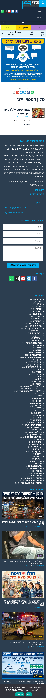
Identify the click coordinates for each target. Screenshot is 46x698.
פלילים (38, 429)
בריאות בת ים (35, 323)
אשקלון (38, 308)
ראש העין (37, 449)
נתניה (39, 415)
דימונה (38, 340)
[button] (42, 3)
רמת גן (38, 458)
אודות (39, 18)
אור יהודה (37, 299)
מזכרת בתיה (36, 403)
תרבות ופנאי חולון (33, 480)
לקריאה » (27, 124)
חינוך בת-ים (36, 362)
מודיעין (38, 400)
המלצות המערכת (34, 342)
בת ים (8, 27)
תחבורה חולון (35, 468)
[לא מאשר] (42, 691)
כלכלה (39, 383)
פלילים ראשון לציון (33, 436)
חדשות (38, 349)
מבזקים (38, 398)
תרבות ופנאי (36, 475)
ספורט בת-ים (36, 420)
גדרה (39, 335)
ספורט (39, 417)
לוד (40, 395)
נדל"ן (39, 407)
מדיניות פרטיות (37, 194)
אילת (39, 304)
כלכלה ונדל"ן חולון (33, 388)
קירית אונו (37, 444)
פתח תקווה (37, 441)
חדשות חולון (36, 354)
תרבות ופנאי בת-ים (33, 478)
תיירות (39, 470)
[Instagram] (5, 11)
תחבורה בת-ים (35, 465)
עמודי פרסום (36, 427)
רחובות (20, 32)
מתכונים (38, 405)
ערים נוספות (11, 33)
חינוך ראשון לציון (34, 366)
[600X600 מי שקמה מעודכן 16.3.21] (23, 81)
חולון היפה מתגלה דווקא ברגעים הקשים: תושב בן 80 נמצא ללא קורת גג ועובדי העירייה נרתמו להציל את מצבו (24, 602)
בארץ (39, 316)
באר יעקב (42, 33)
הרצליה (38, 345)
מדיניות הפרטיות (14, 690)
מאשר (29, 694)
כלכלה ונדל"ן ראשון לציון (30, 391)
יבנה (39, 376)
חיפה (39, 369)
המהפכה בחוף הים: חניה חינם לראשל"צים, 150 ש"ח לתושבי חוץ (24, 682)
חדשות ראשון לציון (33, 357)
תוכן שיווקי (37, 461)
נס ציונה (31, 33)
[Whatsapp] (2, 11)
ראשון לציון (23, 27)
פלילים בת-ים (35, 432)
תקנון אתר (39, 190)
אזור (39, 301)
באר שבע (37, 313)
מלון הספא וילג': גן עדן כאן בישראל (16, 111)
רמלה (39, 456)
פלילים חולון (36, 434)
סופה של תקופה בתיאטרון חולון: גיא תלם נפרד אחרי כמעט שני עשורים (24, 562)
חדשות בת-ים (35, 352)
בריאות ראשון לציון (33, 328)
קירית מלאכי (36, 446)
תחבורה (38, 463)
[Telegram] (12, 11)
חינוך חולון (37, 364)
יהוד (40, 378)
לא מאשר (19, 694)
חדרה (39, 347)
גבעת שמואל (36, 333)
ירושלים (38, 381)
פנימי (39, 439)
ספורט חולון (36, 422)
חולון (38, 27)
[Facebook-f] (16, 11)
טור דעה (38, 374)
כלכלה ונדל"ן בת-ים (32, 386)
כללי (39, 393)
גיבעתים (38, 337)
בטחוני (38, 318)
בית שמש (37, 321)
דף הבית (41, 12)
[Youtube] (9, 11)
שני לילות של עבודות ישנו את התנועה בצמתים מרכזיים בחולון (23, 523)
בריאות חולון (36, 325)
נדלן (40, 410)
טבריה (39, 371)
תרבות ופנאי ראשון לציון (31, 482)
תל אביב (38, 473)
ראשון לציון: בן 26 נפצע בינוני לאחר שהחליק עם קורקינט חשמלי (26, 643)
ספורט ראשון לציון (33, 424)
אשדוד (39, 306)
